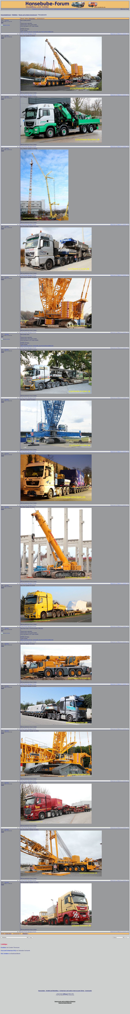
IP (128, 33)
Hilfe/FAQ (47, 9)
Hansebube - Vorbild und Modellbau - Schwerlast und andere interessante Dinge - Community (65, 990)
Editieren (119, 33)
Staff (77, 9)
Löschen (124, 33)
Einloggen (41, 9)
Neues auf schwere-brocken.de (28, 15)
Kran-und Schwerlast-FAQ (8, 950)
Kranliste (3, 947)
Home (62, 9)
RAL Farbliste (5, 953)
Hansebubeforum (6, 15)
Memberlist (57, 9)
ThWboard (65, 993)
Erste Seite (32, 18)
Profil (22, 33)
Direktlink (7, 20)
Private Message (28, 33)
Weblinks (14, 15)
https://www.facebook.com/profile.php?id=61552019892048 (37, 32)
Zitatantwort (113, 33)
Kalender (72, 9)
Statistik (67, 9)
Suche (52, 9)
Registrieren (35, 9)
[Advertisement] (65, 960)
